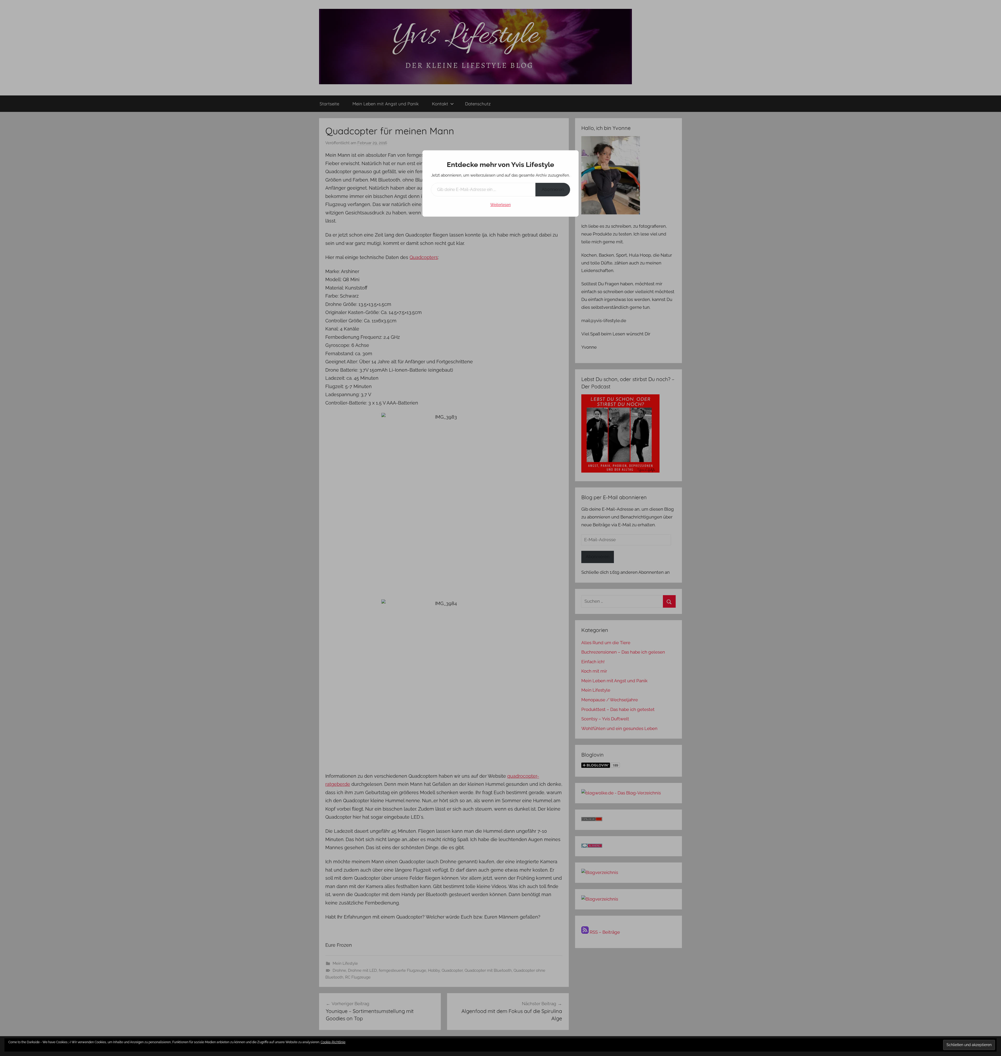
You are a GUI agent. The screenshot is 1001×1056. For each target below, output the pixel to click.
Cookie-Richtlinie (333, 1042)
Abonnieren (553, 189)
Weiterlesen (500, 205)
